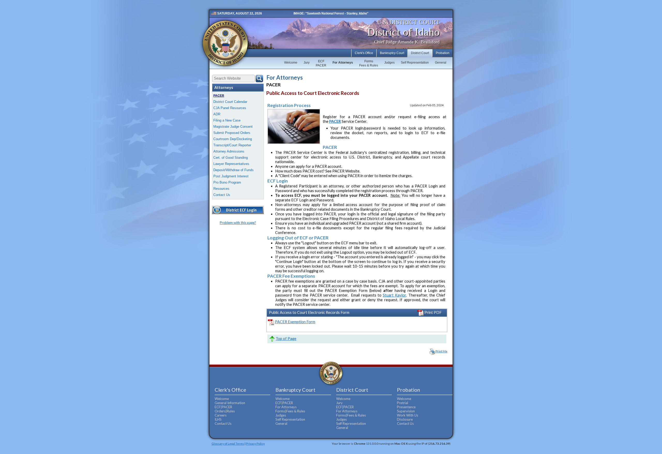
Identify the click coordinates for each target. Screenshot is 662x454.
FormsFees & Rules (368, 63)
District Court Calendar (230, 102)
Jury (307, 62)
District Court (420, 53)
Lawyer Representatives (231, 164)
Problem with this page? (238, 223)
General (440, 62)
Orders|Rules (225, 411)
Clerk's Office (364, 53)
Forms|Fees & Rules (290, 411)
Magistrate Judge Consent (233, 126)
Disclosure (405, 419)
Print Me (441, 351)
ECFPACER (321, 63)
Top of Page (286, 338)
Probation (442, 53)
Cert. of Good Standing (230, 158)
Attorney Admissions (228, 151)
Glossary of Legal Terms (228, 443)
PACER (218, 95)
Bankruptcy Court (392, 53)
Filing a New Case (226, 120)
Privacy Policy (255, 443)
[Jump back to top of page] (272, 338)
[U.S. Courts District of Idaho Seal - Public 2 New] (225, 43)
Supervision (406, 411)
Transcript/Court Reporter (232, 145)
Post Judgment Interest (231, 176)
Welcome (290, 62)
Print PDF (433, 312)
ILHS (218, 419)
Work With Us (407, 415)
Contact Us (221, 195)
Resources (221, 189)
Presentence (406, 407)
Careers (221, 415)
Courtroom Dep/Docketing (232, 139)
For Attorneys (343, 62)
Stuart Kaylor (394, 295)
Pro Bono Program (227, 182)
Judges (389, 62)
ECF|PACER (223, 407)
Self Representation (415, 62)
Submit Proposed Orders (231, 133)
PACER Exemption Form (295, 322)
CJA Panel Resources (229, 108)
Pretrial (402, 403)
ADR (216, 114)
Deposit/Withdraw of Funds (233, 170)
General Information (230, 403)
